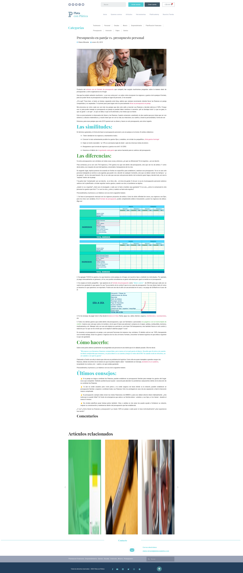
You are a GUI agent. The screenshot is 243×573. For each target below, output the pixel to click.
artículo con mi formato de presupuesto (100, 89)
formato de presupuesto (108, 199)
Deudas (106, 558)
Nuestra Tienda (168, 14)
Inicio (105, 14)
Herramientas (141, 14)
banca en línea (113, 316)
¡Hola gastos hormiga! (152, 139)
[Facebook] (69, 4)
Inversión (113, 558)
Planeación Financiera (76, 558)
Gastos (100, 558)
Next (177, 487)
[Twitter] (73, 4)
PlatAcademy (154, 14)
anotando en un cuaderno (150, 362)
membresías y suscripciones (156, 316)
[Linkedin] (76, 4)
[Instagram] (79, 4)
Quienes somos (116, 14)
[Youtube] (83, 4)
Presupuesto (128, 558)
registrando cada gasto (106, 150)
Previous (65, 487)
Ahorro (120, 558)
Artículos (129, 14)
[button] (136, 4)
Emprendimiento (91, 558)
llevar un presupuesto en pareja (140, 103)
